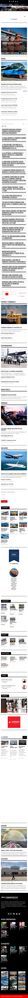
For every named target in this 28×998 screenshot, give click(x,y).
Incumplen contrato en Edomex (6, 679)
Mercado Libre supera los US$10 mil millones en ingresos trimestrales (13, 284)
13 (15, 294)
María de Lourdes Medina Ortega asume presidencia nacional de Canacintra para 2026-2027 (13, 229)
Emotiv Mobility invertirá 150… (7, 435)
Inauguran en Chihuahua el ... (21, 767)
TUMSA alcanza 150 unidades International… (12, 371)
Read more (25, 91)
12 (12, 294)
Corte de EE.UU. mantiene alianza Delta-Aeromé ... (4, 541)
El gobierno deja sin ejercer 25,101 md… (9, 98)
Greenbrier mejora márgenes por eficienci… (12, 883)
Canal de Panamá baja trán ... (12, 768)
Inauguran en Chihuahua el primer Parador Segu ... (22, 530)
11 (9, 294)
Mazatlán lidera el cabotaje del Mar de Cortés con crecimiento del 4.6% (14, 245)
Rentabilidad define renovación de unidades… (10, 381)
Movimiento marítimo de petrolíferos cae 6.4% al (13, 659)
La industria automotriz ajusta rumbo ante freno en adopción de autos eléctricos (13, 163)
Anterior (7, 291)
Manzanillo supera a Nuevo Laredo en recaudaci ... (23, 518)
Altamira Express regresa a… (7, 337)
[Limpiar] (5, 126)
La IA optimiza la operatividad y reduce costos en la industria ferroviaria (12, 155)
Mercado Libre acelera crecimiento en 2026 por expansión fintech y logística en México (14, 268)
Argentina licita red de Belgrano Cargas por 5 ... (4, 529)
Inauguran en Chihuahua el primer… (8, 377)
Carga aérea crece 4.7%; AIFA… (7, 484)
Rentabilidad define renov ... (11, 788)
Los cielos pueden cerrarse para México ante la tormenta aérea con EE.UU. (14, 204)
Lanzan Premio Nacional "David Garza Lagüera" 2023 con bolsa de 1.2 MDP (13, 189)
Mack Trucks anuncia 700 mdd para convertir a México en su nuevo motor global (14, 212)
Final (3, 298)
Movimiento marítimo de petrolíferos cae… (11, 327)
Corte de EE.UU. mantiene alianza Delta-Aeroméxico (13, 474)
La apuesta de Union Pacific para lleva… (9, 92)
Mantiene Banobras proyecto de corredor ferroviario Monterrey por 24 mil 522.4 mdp (13, 221)
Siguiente (22, 296)
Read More (3, 613)
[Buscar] (2, 126)
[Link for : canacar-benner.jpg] (14, 11)
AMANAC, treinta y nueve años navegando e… (12, 850)
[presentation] (24, 737)
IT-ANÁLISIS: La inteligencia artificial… (9, 440)
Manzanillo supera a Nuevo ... (21, 747)
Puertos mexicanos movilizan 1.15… (8, 333)
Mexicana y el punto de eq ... (20, 808)
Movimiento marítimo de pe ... (12, 747)
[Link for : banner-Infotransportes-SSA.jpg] (14, 6)
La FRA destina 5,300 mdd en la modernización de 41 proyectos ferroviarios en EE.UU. (12, 146)
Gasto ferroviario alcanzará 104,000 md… (9, 105)
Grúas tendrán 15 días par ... (12, 808)
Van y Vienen (5, 688)
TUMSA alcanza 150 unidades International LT (4, 518)
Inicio (3, 291)
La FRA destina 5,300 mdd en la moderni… (9, 111)
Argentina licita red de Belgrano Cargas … (12, 84)
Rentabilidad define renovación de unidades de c (4, 664)
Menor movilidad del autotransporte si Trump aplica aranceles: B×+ (13, 253)
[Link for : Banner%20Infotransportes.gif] (14, 9)
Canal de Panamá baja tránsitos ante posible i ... (14, 530)
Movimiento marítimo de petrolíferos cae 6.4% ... (13, 519)
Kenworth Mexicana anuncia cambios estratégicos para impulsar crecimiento (11, 131)
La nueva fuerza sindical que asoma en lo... (8, 685)
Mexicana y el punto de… (6, 479)
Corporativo (5, 682)
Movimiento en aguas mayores (8, 395)
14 (18, 296)
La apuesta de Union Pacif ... (20, 788)
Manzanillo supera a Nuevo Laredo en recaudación (23, 658)
